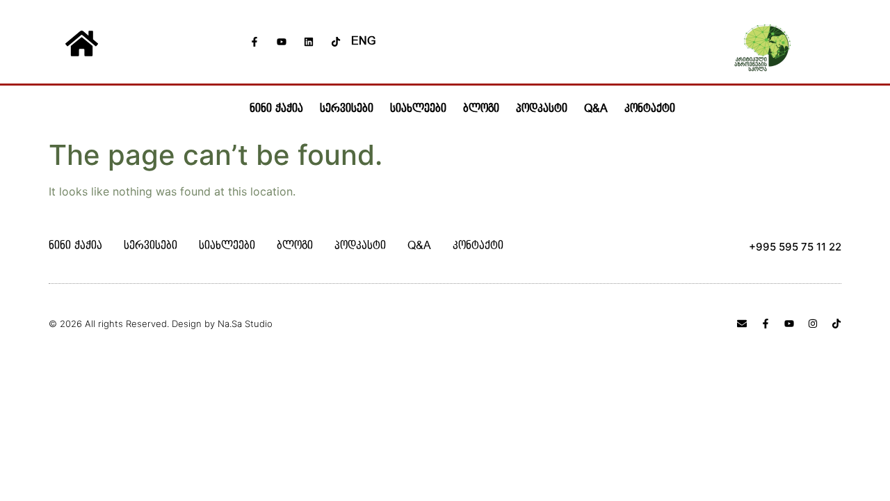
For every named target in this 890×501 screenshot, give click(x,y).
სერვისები (346, 109)
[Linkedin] (308, 41)
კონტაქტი (649, 109)
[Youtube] (281, 41)
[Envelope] (742, 323)
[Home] (81, 43)
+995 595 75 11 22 (795, 246)
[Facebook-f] (254, 41)
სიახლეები (418, 109)
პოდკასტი (541, 109)
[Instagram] (813, 323)
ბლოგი (481, 109)
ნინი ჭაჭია (276, 109)
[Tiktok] (336, 41)
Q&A (596, 109)
